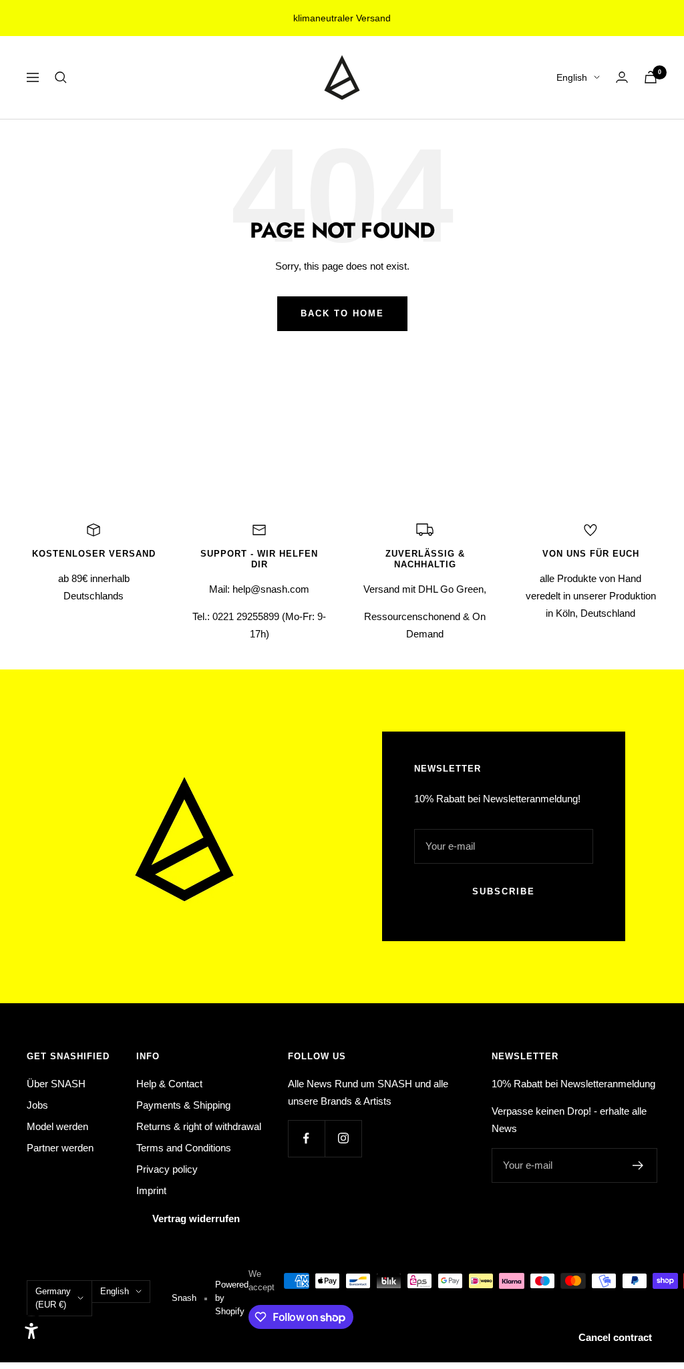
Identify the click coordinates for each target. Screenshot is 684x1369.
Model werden (57, 1126)
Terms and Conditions (183, 1147)
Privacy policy (167, 1169)
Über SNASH (56, 1083)
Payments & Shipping (183, 1105)
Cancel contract (615, 1337)
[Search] (61, 77)
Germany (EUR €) (53, 1298)
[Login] (622, 77)
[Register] (638, 1165)
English (571, 77)
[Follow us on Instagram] (343, 1138)
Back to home (342, 313)
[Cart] (650, 77)
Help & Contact (169, 1083)
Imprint (151, 1190)
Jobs (37, 1105)
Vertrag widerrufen (196, 1218)
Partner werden (60, 1147)
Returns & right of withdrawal (198, 1126)
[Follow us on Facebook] (306, 1138)
